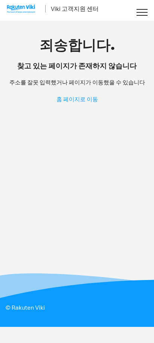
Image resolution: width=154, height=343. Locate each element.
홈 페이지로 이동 (77, 99)
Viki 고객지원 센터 (75, 8)
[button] (141, 12)
